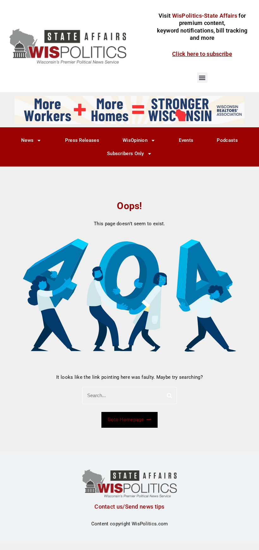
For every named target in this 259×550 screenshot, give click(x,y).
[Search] (169, 395)
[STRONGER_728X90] (129, 109)
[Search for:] (129, 395)
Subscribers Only (125, 153)
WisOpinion (135, 140)
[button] (202, 77)
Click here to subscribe (202, 54)
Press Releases (82, 140)
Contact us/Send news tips (129, 506)
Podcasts (227, 140)
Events (186, 140)
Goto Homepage (126, 419)
